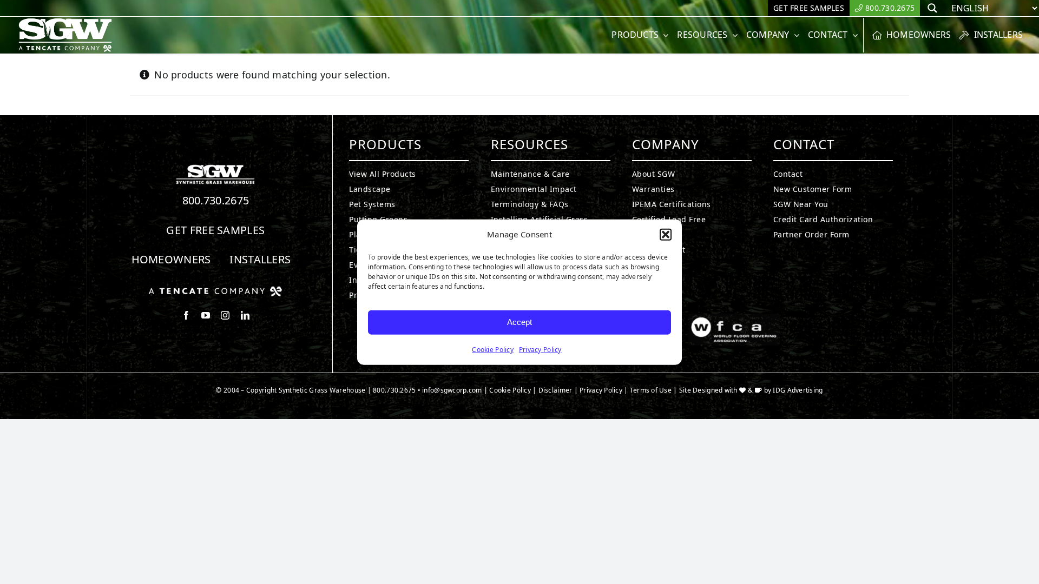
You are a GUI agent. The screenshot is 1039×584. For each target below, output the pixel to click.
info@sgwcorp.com (452, 390)
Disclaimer (555, 390)
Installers (260, 259)
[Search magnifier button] (932, 8)
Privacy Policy (540, 349)
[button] (665, 234)
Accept (519, 322)
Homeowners (171, 259)
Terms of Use (651, 390)
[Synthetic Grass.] (215, 290)
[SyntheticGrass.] (65, 21)
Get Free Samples (215, 230)
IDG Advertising (798, 390)
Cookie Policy (493, 349)
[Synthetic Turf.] (215, 167)
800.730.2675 (215, 200)
